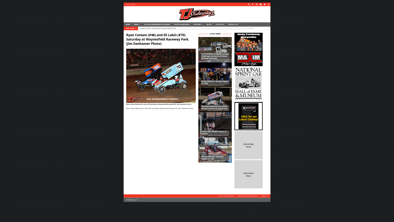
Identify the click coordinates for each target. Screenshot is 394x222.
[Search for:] (257, 28)
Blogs (209, 24)
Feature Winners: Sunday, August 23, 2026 (215, 82)
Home (128, 24)
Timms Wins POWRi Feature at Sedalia (213, 132)
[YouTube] (260, 4)
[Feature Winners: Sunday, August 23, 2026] (215, 74)
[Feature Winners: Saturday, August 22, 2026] (215, 150)
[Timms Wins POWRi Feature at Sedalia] (215, 125)
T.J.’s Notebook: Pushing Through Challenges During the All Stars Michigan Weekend (215, 56)
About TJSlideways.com (226, 196)
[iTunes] (264, 4)
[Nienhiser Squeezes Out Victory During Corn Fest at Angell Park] (215, 99)
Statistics (220, 24)
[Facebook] (252, 4)
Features (197, 24)
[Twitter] (248, 4)
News (136, 24)
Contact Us (233, 24)
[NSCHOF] (248, 100)
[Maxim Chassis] (248, 65)
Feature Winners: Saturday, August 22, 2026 (212, 158)
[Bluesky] (268, 4)
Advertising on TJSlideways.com (247, 196)
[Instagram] (256, 4)
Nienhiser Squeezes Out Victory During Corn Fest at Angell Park (214, 107)
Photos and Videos (181, 24)
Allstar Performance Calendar (157, 24)
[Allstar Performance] (248, 129)
